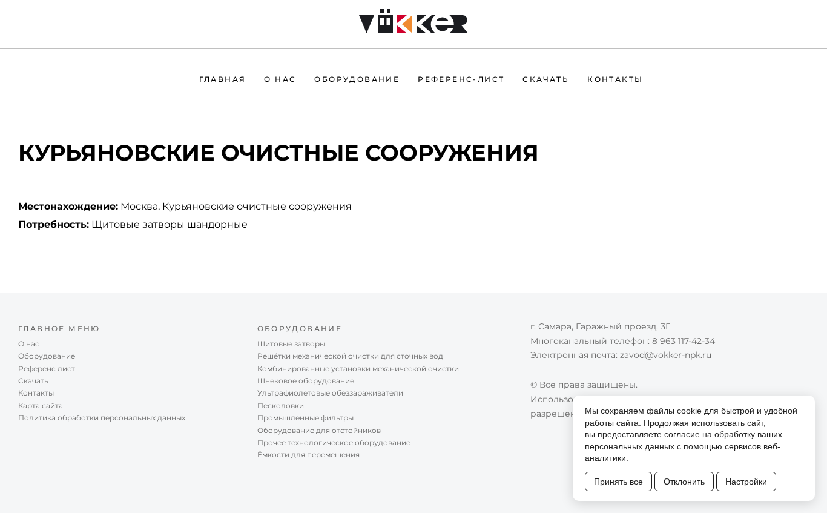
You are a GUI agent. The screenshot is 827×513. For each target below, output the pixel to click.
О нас (280, 79)
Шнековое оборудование (305, 380)
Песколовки (280, 405)
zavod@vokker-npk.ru (665, 354)
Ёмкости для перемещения (308, 454)
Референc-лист (461, 79)
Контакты (615, 79)
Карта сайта (40, 405)
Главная (222, 79)
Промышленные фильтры (305, 417)
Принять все (618, 481)
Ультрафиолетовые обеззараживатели (330, 392)
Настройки (746, 481)
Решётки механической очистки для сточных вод (350, 355)
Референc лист (46, 368)
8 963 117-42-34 (683, 341)
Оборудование (357, 79)
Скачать (545, 79)
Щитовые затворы (291, 343)
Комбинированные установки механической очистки (358, 368)
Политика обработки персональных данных (101, 417)
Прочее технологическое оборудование (333, 442)
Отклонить (684, 481)
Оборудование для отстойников (319, 430)
